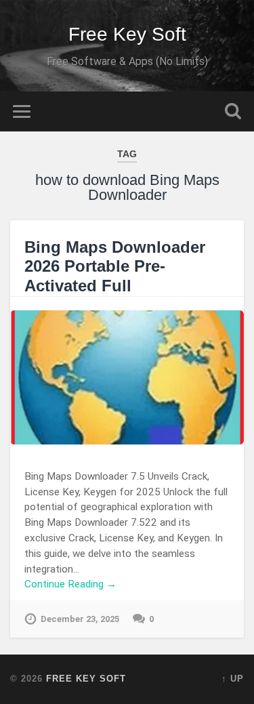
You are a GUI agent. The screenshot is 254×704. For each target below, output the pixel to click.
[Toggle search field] (233, 111)
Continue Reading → (70, 584)
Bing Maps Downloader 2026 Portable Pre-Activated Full (114, 266)
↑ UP (232, 679)
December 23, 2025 (80, 619)
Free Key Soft (127, 34)
